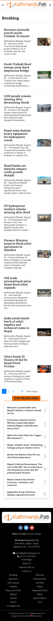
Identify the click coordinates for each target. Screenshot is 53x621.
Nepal (40, 586)
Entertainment (39, 578)
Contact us (27, 571)
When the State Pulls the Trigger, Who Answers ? (24, 437)
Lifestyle (13, 586)
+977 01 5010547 (28, 556)
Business (40, 575)
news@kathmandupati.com (27, 553)
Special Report (39, 598)
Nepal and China (13, 590)
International (13, 582)
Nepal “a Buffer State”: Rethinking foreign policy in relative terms (25, 446)
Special (13, 598)
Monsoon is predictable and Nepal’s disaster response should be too (24, 410)
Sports (13, 602)
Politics (40, 594)
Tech (40, 602)
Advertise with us (26, 567)
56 (22, 391)
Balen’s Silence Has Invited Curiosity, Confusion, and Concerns (20, 482)
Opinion (13, 594)
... (17, 391)
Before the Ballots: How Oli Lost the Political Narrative (23, 456)
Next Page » (32, 391)
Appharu (38, 616)
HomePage (26, 559)
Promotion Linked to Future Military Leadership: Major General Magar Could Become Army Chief (22, 424)
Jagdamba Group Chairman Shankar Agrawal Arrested (21, 493)
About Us (26, 563)
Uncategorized (13, 605)
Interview (40, 582)
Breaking (13, 575)
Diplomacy (13, 578)
